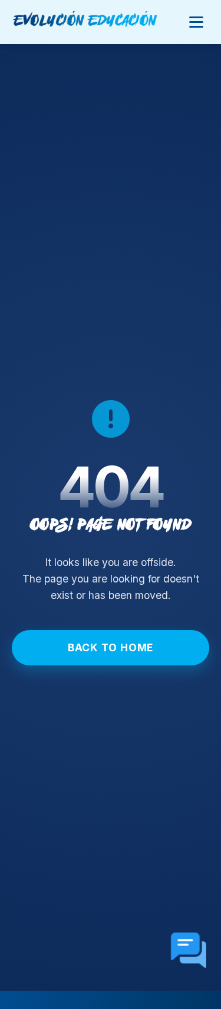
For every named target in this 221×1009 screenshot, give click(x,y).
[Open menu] (196, 22)
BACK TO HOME (111, 647)
